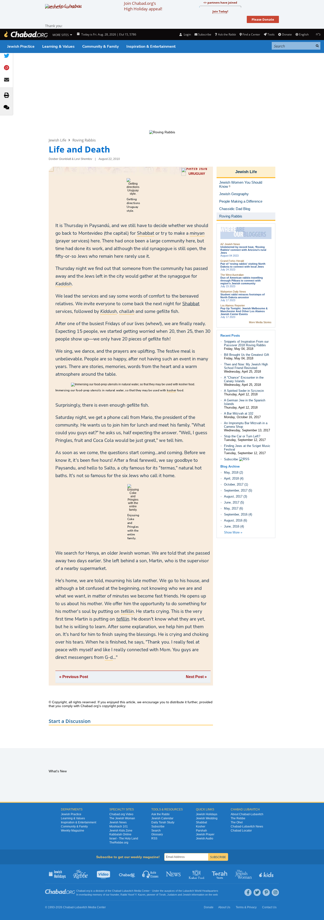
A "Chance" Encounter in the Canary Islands (244, 379)
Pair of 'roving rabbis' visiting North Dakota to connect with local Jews (242, 265)
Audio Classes (150, 874)
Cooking (197, 874)
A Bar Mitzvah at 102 (238, 413)
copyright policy (113, 706)
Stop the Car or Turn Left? (242, 436)
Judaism (172, 894)
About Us (224, 907)
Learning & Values (58, 46)
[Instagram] (275, 892)
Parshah (201, 830)
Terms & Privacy (246, 907)
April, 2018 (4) (233, 478)
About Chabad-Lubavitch (247, 814)
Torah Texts (220, 874)
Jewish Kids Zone (120, 830)
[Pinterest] (266, 892)
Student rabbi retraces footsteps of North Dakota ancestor (242, 296)
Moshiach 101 (118, 826)
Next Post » (196, 677)
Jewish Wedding (207, 818)
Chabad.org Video (121, 814)
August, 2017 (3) (235, 496)
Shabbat (191, 304)
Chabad (116, 890)
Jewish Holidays (206, 814)
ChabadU (127, 874)
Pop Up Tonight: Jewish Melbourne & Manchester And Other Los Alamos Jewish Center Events (244, 311)
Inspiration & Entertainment (151, 46)
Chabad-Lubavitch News (247, 826)
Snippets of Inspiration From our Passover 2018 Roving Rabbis (246, 343)
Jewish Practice (21, 46)
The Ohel (237, 822)
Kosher (200, 826)
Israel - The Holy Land (123, 838)
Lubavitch (127, 890)
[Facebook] (248, 892)
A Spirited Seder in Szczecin (244, 391)
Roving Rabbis (84, 140)
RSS (154, 838)
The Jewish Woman (122, 818)
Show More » (233, 532)
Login (187, 34)
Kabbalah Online (120, 834)
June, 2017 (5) (234, 502)
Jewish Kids (267, 874)
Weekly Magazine (72, 830)
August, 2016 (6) (235, 520)
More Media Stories (260, 322)
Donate (287, 34)
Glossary (157, 834)
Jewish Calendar (162, 818)
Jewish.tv (104, 874)
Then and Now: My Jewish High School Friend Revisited (246, 366)
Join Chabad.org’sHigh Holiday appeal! (143, 6)
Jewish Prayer (205, 834)
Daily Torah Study (162, 822)
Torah (162, 894)
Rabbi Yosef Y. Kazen (132, 894)
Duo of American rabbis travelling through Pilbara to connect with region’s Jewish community (241, 280)
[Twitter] (257, 892)
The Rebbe (238, 818)
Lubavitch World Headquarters (200, 890)
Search (156, 830)
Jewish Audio (204, 838)
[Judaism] (26, 34)
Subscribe (231, 459)
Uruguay (197, 174)
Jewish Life (57, 140)
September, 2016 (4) (238, 514)
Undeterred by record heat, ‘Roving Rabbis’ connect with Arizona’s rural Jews (243, 250)
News (174, 874)
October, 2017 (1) (236, 484)
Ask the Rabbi (227, 34)
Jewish (187, 894)
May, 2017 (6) (233, 508)
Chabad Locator (241, 830)
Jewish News (118, 822)
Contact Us (269, 907)
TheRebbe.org (118, 842)
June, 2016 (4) (234, 526)
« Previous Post (73, 677)
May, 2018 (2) (233, 472)
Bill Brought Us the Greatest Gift (246, 355)
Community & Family (100, 46)
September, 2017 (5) (238, 490)
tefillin (122, 619)
